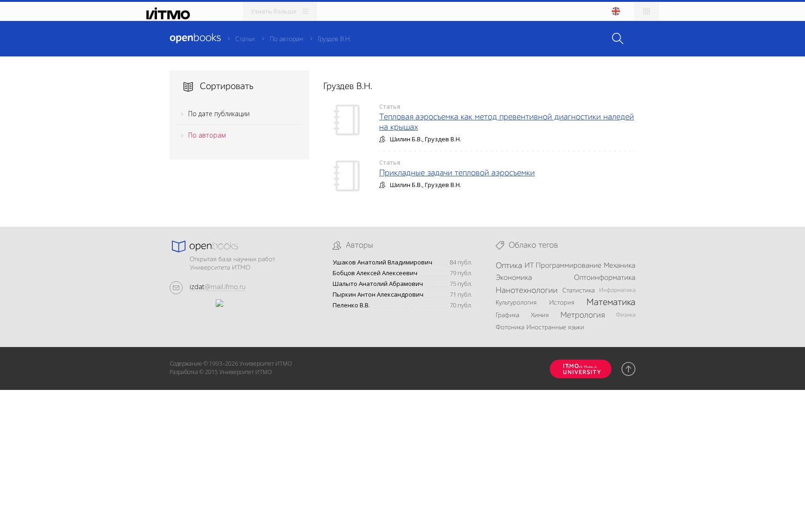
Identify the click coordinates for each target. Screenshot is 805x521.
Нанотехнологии (527, 290)
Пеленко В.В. (351, 305)
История (561, 302)
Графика (507, 315)
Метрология (582, 315)
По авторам (286, 39)
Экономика (514, 278)
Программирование (568, 266)
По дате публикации (219, 113)
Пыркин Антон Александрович (378, 295)
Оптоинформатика (604, 278)
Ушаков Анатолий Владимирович (382, 262)
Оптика (509, 266)
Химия (540, 315)
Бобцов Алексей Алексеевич (375, 273)
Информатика (617, 290)
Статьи (245, 39)
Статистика (578, 290)
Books (195, 38)
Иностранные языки (555, 327)
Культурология (516, 302)
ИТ (529, 266)
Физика (625, 315)
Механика (619, 266)
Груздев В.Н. (334, 39)
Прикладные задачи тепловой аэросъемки (457, 173)
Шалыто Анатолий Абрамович (378, 284)
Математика (611, 302)
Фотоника (510, 327)
